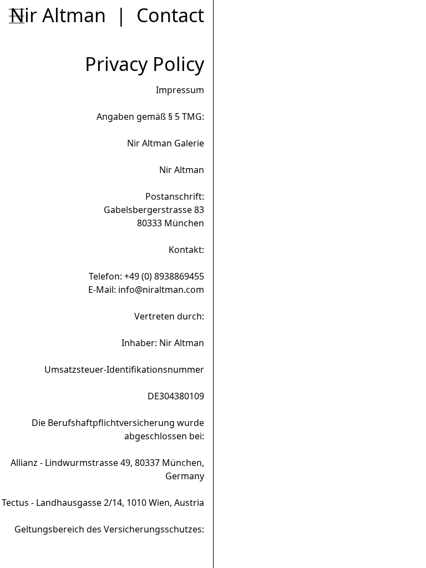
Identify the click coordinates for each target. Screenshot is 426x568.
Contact (170, 15)
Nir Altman (58, 15)
